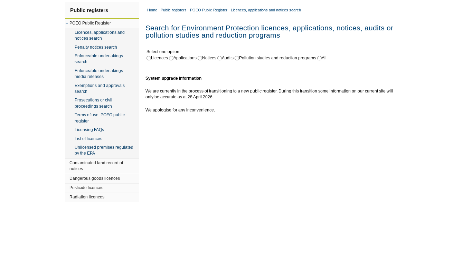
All (324, 58)
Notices (209, 58)
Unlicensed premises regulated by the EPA (104, 150)
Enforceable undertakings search (99, 58)
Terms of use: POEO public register (100, 117)
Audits (228, 58)
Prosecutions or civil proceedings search (93, 103)
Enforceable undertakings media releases (99, 73)
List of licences (88, 138)
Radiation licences (86, 197)
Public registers (89, 10)
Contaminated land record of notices (96, 165)
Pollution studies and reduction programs (277, 58)
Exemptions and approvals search (100, 88)
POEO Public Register (90, 23)
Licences (159, 58)
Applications (185, 58)
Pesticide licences (86, 187)
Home (152, 10)
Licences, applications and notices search (100, 35)
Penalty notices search (96, 47)
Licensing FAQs (89, 129)
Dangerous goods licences (94, 178)
